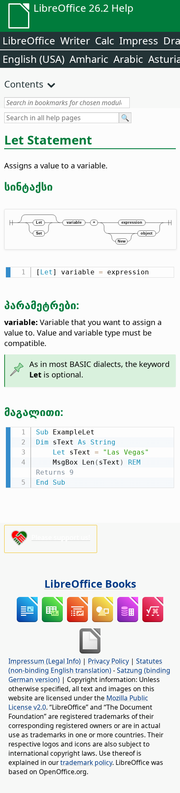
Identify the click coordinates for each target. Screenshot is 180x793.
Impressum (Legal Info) (44, 661)
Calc (104, 40)
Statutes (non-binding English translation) (85, 665)
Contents (24, 83)
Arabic (128, 59)
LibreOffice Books (90, 583)
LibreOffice (29, 40)
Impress (138, 40)
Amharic (88, 59)
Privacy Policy (108, 661)
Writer (75, 40)
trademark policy (86, 762)
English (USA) (33, 59)
